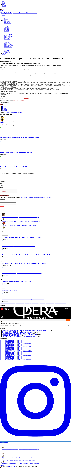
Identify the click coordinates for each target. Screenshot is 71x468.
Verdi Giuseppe (7, 52)
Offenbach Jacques (7, 42)
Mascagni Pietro (7, 39)
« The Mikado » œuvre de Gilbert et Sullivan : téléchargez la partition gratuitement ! (18, 332)
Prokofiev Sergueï (7, 43)
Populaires (4, 211)
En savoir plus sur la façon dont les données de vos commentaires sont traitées (36, 197)
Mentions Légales (11, 466)
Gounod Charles (7, 35)
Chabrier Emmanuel (7, 32)
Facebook (6, 18)
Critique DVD (4, 6)
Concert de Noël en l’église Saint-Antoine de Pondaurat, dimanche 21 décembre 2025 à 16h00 (26, 254)
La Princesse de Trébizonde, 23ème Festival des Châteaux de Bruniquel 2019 (21, 273)
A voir (3, 1)
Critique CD (4, 5)
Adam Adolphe (7, 26)
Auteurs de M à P (7, 23)
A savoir (3, 2)
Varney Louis (6, 51)
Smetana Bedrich (7, 48)
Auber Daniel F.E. (7, 27)
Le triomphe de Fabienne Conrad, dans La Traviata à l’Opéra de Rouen (16, 333)
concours (11, 112)
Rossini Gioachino (7, 46)
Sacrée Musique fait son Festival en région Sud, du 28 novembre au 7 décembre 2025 (24, 263)
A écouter (3, 3)
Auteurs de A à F (7, 21)
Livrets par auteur (5, 25)
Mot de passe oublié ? (6, 208)
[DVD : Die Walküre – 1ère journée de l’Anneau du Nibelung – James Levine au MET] (5, 296)
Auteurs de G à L (7, 22)
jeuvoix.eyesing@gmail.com (18, 100)
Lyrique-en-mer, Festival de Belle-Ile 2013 (10, 335)
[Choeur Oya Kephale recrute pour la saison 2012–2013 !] (5, 279)
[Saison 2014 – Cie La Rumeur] (3, 288)
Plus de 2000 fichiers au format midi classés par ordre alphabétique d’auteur (19, 137)
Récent (3, 210)
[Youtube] (1, 10)
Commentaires (5, 209)
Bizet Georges (6, 30)
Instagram (6, 19)
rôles (19, 112)
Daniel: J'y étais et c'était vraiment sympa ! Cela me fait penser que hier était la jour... (18, 460)
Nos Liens (4, 16)
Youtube (5, 17)
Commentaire (3, 181)
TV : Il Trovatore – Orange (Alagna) (9, 331)
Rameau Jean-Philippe (8, 44)
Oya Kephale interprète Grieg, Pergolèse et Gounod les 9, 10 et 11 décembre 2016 (18, 336)
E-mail (1, 185)
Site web (1, 187)
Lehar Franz (6, 38)
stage (21, 112)
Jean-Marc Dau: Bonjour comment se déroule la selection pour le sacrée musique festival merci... (21, 221)
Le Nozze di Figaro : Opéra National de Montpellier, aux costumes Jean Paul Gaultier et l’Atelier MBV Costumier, (24, 330)
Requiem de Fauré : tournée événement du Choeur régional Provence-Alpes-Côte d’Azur (19, 334)
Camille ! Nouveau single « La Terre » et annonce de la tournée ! (16, 152)
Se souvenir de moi (9, 206)
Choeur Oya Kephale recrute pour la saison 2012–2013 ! (16, 281)
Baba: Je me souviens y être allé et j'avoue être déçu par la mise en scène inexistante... (19, 229)
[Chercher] (1, 9)
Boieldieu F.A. (6, 31)
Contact (3, 54)
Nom (1, 183)
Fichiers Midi (4, 20)
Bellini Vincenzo (7, 28)
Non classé (4, 7)
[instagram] (3, 465)
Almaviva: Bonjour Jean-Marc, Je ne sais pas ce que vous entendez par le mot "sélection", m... (20, 217)
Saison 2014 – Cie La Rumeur (9, 290)
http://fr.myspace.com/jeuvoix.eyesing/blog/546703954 (18, 98)
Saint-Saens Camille (8, 47)
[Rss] (0, 10)
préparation (15, 112)
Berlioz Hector (6, 29)
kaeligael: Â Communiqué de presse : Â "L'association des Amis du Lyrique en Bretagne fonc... (21, 463)
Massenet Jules (7, 40)
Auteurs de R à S (7, 24)
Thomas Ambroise (7, 49)
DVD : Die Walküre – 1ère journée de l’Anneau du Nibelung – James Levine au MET (23, 299)
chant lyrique (6, 112)
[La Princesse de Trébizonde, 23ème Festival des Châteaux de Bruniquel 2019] (5, 270)
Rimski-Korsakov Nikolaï (8, 45)
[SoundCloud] (2, 10)
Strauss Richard (7, 50)
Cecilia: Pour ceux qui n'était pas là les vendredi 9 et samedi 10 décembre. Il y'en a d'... (19, 225)
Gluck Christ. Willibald (8, 34)
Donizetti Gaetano (7, 33)
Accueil (3, 15)
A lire (3, 4)
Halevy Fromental (7, 37)
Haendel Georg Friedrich (8, 36)
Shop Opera (4, 53)
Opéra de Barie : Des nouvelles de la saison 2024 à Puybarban (16, 166)
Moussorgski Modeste (8, 41)
